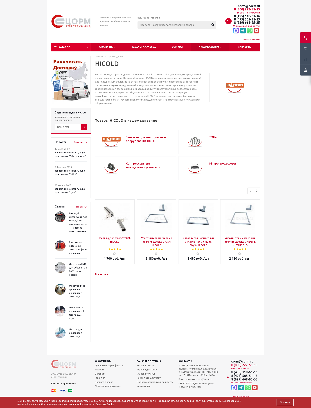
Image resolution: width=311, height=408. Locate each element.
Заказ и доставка (144, 47)
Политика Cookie (105, 404)
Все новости (80, 142)
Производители (210, 47)
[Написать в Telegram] (243, 31)
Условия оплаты (146, 373)
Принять (285, 402)
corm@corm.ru (249, 6)
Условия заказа (145, 365)
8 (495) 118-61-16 (247, 16)
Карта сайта (143, 386)
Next (257, 191)
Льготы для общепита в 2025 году (75, 333)
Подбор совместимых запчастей (155, 382)
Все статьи (81, 207)
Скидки (177, 47)
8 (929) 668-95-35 (247, 22)
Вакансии (100, 373)
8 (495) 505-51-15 (247, 19)
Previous (251, 191)
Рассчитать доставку (149, 378)
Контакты (244, 47)
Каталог (64, 47)
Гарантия (100, 378)
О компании (107, 47)
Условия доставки (147, 369)
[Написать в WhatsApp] (250, 31)
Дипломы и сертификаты (109, 365)
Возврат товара (104, 382)
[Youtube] (256, 31)
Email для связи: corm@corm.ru (195, 379)
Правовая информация (108, 386)
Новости (100, 369)
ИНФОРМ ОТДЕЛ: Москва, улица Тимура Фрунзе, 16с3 (196, 385)
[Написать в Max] (236, 31)
